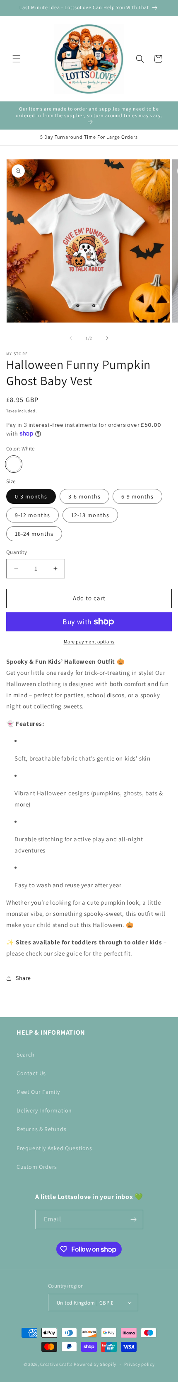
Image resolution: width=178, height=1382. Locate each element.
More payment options (89, 641)
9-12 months (32, 515)
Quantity (16, 552)
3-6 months (84, 496)
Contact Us (31, 1073)
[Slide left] (71, 338)
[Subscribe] (134, 1219)
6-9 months (137, 496)
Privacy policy (139, 1364)
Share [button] (23, 978)
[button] (16, 59)
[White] (13, 464)
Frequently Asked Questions (54, 1148)
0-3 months (31, 496)
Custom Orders (37, 1166)
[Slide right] (107, 338)
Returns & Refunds (41, 1129)
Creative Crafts (56, 1364)
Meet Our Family (38, 1091)
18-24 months (34, 533)
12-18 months (90, 515)
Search (26, 1054)
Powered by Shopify (95, 1364)
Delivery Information (44, 1110)
